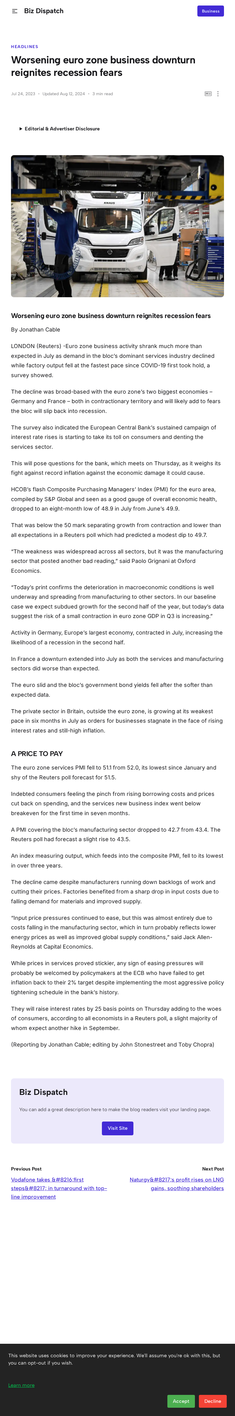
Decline (212, 1401)
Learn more (21, 1385)
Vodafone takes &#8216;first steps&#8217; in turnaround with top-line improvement (59, 1188)
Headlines (25, 46)
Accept (181, 1401)
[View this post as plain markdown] (208, 94)
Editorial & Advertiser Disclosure (62, 129)
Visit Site (118, 1128)
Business (211, 11)
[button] (15, 11)
